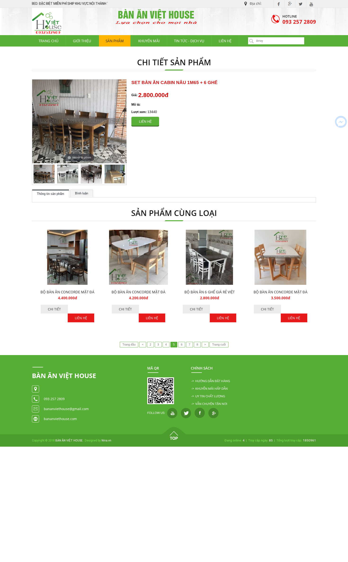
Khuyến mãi (149, 40)
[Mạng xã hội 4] (213, 413)
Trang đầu (129, 344)
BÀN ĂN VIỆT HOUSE (69, 440)
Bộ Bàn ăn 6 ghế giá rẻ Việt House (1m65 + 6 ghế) (209, 292)
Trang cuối (219, 344)
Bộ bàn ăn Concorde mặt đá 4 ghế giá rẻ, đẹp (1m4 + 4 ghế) (280, 292)
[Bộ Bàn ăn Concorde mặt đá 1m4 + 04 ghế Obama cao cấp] (138, 232)
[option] (44, 174)
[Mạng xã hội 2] (185, 413)
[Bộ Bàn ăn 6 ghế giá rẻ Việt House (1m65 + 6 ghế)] (209, 232)
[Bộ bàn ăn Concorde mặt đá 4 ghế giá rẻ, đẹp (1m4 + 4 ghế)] (280, 232)
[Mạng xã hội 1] (172, 413)
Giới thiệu (82, 40)
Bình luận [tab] (81, 193)
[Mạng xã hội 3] (199, 413)
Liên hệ (225, 40)
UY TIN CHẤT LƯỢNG (210, 396)
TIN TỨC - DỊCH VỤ (189, 40)
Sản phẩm (115, 40)
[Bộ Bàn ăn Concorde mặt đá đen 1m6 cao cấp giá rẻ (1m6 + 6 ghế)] (67, 232)
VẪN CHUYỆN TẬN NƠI (211, 404)
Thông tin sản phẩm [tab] (50, 194)
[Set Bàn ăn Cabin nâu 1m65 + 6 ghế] (44, 173)
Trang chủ (48, 40)
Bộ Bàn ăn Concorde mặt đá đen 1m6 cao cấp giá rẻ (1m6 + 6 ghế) (67, 292)
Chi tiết (54, 309)
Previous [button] (35, 174)
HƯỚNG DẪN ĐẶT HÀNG (212, 381)
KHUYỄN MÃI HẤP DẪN (211, 388)
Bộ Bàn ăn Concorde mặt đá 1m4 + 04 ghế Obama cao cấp (138, 292)
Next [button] (123, 174)
